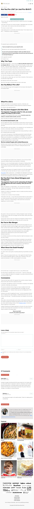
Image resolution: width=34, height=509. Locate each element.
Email (19, 349)
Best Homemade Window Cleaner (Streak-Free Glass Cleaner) (25, 459)
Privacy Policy (17, 497)
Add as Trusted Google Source (17, 19)
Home (2, 7)
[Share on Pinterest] (11, 15)
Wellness (5, 7)
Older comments (5, 374)
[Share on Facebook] (4, 15)
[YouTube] (30, 1)
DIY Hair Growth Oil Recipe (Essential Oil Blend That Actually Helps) (25, 440)
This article (3, 172)
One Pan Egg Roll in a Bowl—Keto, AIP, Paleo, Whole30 (8, 440)
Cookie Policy (17, 498)
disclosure (29, 12)
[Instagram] (29, 1)
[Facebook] (27, 1)
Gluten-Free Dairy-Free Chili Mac (6, 458)
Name (2, 349)
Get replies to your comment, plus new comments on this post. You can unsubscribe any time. (16, 352)
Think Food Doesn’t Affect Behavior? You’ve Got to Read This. (9, 477)
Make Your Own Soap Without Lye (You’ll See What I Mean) (24, 477)
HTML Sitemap (17, 500)
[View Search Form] (32, 3)
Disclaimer (17, 495)
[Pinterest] (32, 1)
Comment (3, 333)
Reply (31, 378)
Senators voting (22, 302)
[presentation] (9, 431)
